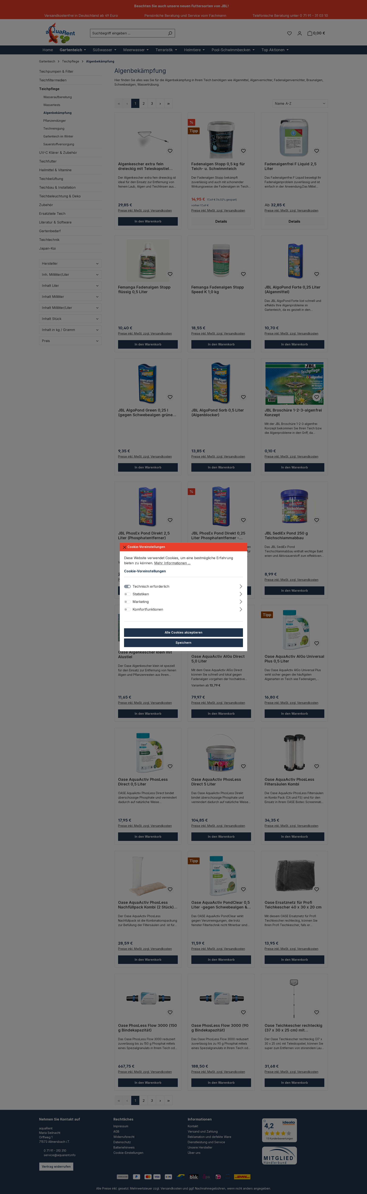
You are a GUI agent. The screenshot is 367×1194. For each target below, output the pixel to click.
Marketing (141, 602)
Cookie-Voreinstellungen (146, 547)
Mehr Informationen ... (172, 563)
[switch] (127, 594)
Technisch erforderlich (151, 586)
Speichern (183, 643)
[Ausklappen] (241, 586)
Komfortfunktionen (148, 609)
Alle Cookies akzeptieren (183, 632)
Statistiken (141, 594)
